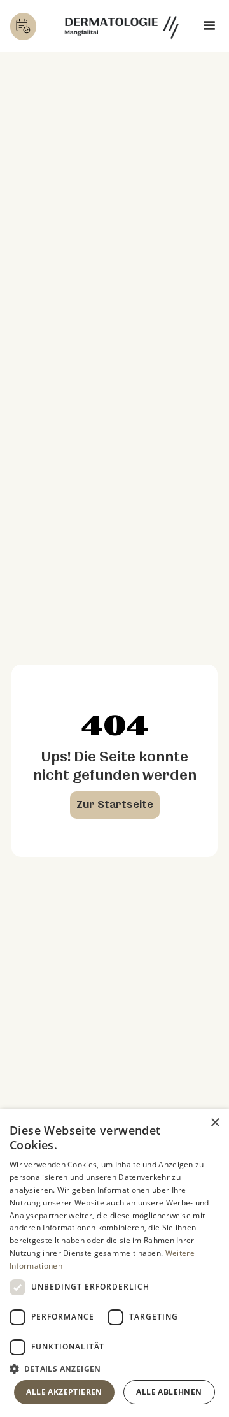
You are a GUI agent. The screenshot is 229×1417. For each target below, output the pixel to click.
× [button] (214, 1123)
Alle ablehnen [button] (169, 1391)
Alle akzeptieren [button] (64, 1391)
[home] (121, 26)
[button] (209, 26)
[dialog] (114, 1263)
